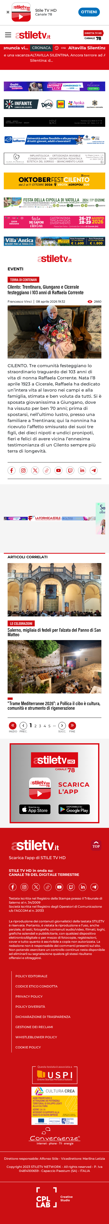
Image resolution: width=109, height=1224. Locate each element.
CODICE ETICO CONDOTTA (36, 986)
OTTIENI (89, 11)
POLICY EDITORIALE (31, 976)
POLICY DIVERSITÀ (30, 1007)
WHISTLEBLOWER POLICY (36, 1037)
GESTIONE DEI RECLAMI (34, 1027)
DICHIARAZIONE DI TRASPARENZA (42, 1017)
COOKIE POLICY (28, 1047)
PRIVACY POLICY (29, 996)
